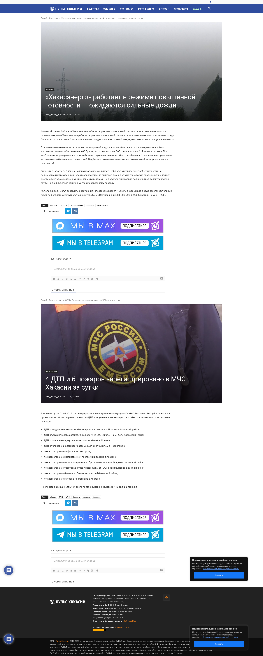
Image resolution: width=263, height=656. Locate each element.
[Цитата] (79, 279)
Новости (53, 205)
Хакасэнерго (102, 205)
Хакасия (90, 205)
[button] (209, 9)
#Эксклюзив (181, 8)
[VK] (75, 211)
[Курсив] (58, 279)
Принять (219, 644)
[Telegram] (210, 2)
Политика (93, 8)
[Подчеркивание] (62, 279)
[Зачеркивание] (67, 279)
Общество (109, 8)
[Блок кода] (84, 279)
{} (92, 278)
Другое (163, 8)
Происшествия (145, 8)
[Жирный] (54, 279)
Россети (63, 205)
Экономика (126, 8)
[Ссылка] (88, 279)
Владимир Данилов (55, 114)
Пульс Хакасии (62, 641)
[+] (96, 278)
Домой (44, 18)
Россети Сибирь (76, 205)
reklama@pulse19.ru (123, 627)
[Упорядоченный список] (71, 279)
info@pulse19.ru (129, 621)
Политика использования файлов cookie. (221, 637)
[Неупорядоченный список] (75, 279)
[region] (223, 637)
